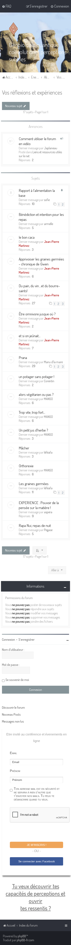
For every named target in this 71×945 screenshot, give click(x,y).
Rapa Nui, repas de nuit (35, 525)
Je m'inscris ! (36, 844)
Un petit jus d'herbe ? (33, 430)
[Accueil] (14, 28)
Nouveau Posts (11, 714)
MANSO (48, 399)
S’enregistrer (27, 639)
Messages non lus (13, 721)
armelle (48, 224)
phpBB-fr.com (25, 940)
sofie (47, 200)
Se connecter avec (36, 861)
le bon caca (27, 237)
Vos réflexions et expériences (32, 92)
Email (13, 753)
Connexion (8, 639)
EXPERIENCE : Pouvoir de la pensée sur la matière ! (39, 505)
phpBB (22, 936)
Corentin (49, 381)
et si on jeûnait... (29, 335)
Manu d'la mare (53, 362)
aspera (48, 512)
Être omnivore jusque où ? (37, 313)
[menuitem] (6, 6)
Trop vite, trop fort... (32, 412)
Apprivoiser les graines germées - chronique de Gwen (41, 261)
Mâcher (24, 447)
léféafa (48, 452)
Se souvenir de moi (17, 680)
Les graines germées (34, 483)
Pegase (48, 530)
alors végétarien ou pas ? (36, 394)
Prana (23, 357)
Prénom (15, 771)
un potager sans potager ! (36, 376)
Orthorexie (26, 465)
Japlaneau (50, 148)
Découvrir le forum (13, 707)
